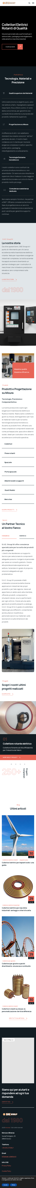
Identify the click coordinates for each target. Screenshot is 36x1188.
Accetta (5, 1185)
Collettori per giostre (8, 961)
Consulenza (5, 536)
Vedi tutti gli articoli (16, 1018)
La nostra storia (8, 279)
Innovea (7, 1127)
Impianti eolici (24, 860)
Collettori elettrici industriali (10, 905)
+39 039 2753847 (8, 1148)
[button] (11, 764)
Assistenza (22, 536)
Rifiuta (13, 1185)
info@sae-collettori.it (9, 1157)
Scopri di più (6, 694)
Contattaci (6, 1102)
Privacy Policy (6, 1166)
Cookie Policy (6, 1171)
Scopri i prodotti (8, 510)
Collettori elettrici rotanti (10, 860)
